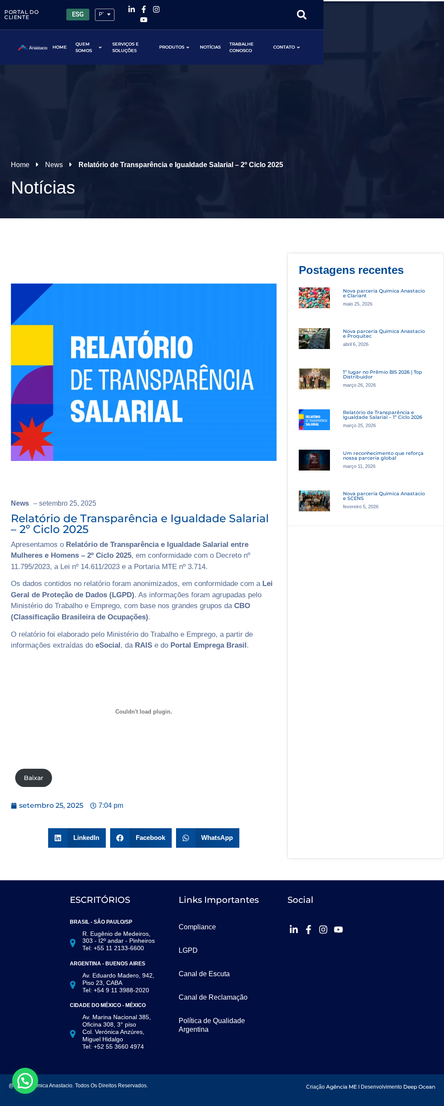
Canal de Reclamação (213, 997)
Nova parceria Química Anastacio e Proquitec (384, 333)
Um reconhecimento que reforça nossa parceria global (383, 455)
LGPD (188, 950)
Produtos (171, 47)
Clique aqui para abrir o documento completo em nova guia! (146, 777)
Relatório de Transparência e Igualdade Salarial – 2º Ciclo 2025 (140, 524)
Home (59, 47)
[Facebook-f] (144, 9)
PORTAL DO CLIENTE (21, 14)
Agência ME (341, 1086)
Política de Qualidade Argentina (212, 1025)
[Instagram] (156, 9)
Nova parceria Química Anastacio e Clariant (384, 293)
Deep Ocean (419, 1086)
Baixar (33, 777)
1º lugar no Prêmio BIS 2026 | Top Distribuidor (382, 374)
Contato (284, 47)
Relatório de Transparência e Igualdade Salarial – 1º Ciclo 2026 (382, 414)
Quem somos (83, 47)
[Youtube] (144, 20)
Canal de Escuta (204, 974)
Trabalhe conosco (241, 47)
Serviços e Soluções (125, 47)
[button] (301, 14)
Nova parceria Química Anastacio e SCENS (384, 495)
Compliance (197, 927)
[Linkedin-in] (131, 9)
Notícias (210, 47)
